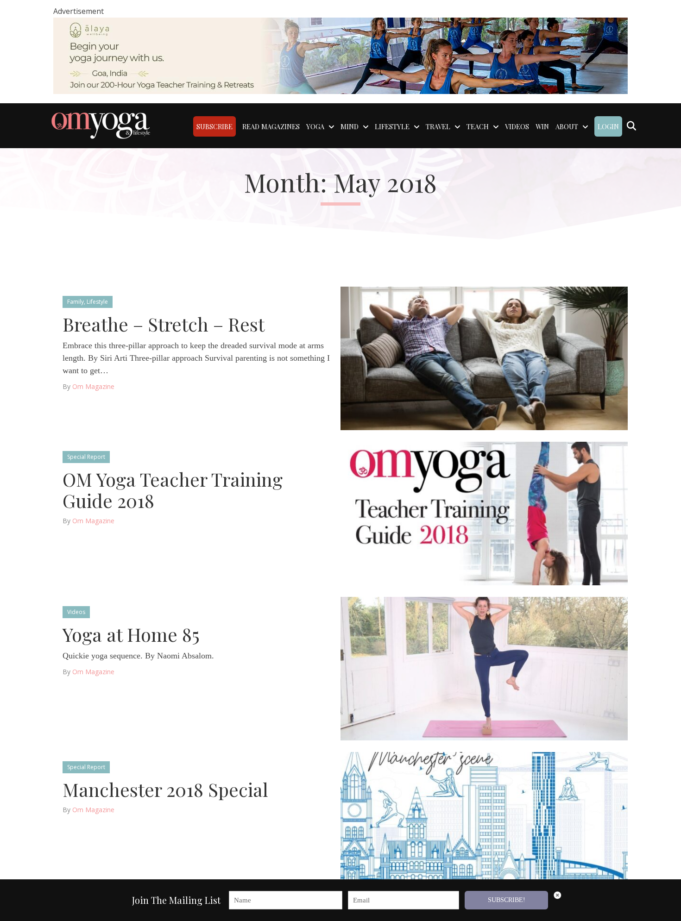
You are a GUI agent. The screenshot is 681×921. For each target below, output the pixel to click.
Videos (76, 612)
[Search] (631, 126)
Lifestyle (97, 302)
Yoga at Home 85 (131, 634)
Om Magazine (93, 386)
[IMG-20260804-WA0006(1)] (340, 55)
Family (75, 302)
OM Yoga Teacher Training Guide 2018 (173, 490)
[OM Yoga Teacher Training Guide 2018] (484, 512)
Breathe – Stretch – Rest (164, 324)
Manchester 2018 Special (165, 789)
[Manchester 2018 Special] (484, 823)
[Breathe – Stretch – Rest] (484, 357)
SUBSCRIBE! (506, 899)
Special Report (86, 457)
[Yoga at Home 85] (484, 668)
